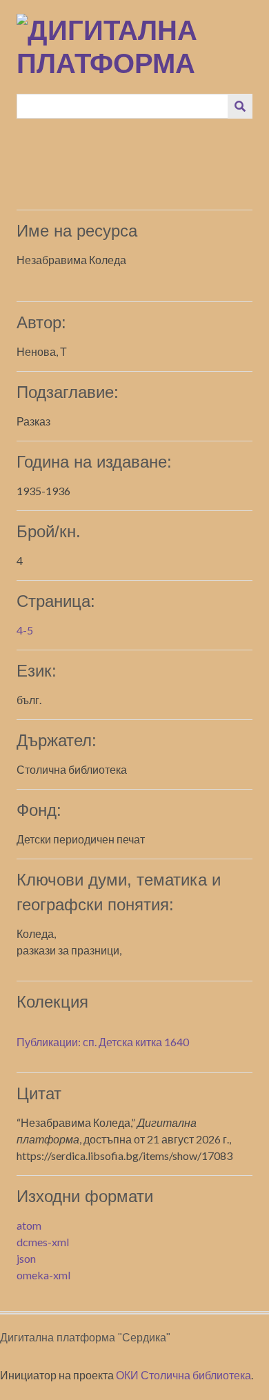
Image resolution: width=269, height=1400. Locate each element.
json (26, 1258)
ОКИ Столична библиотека (183, 1374)
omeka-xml (43, 1274)
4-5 (25, 630)
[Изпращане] (240, 106)
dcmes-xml (43, 1241)
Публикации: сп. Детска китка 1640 (103, 1041)
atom (29, 1225)
